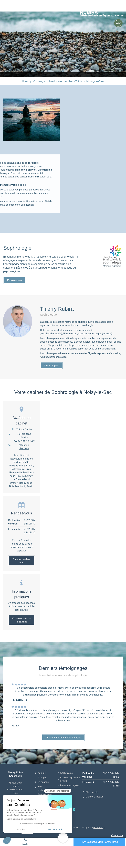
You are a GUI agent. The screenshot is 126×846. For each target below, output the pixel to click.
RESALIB (98, 827)
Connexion (117, 835)
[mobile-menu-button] (63, 838)
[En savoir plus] (112, 256)
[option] (63, 44)
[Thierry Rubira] (118, 23)
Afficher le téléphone (24, 447)
